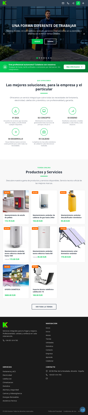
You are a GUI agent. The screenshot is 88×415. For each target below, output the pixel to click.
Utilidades (50, 342)
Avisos (48, 335)
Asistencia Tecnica (10, 401)
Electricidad (7, 375)
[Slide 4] (44, 58)
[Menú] (83, 3)
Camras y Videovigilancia (12, 393)
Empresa (49, 353)
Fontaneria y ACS (9, 371)
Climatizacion (8, 382)
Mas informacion (73, 67)
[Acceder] (73, 3)
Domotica (49, 346)
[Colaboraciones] (48, 58)
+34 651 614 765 (12, 340)
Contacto (49, 350)
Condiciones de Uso (70, 411)
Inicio (48, 328)
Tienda (48, 339)
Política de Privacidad (55, 411)
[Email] (63, 3)
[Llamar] (68, 3)
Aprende (49, 357)
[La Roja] (51, 58)
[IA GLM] (46, 58)
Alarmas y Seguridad (11, 390)
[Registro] (78, 3)
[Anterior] (4, 34)
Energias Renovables (11, 397)
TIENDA (44, 41)
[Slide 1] (37, 58)
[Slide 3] (41, 58)
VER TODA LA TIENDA (44, 307)
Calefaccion (7, 379)
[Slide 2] (39, 58)
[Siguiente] (84, 34)
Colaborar (49, 361)
